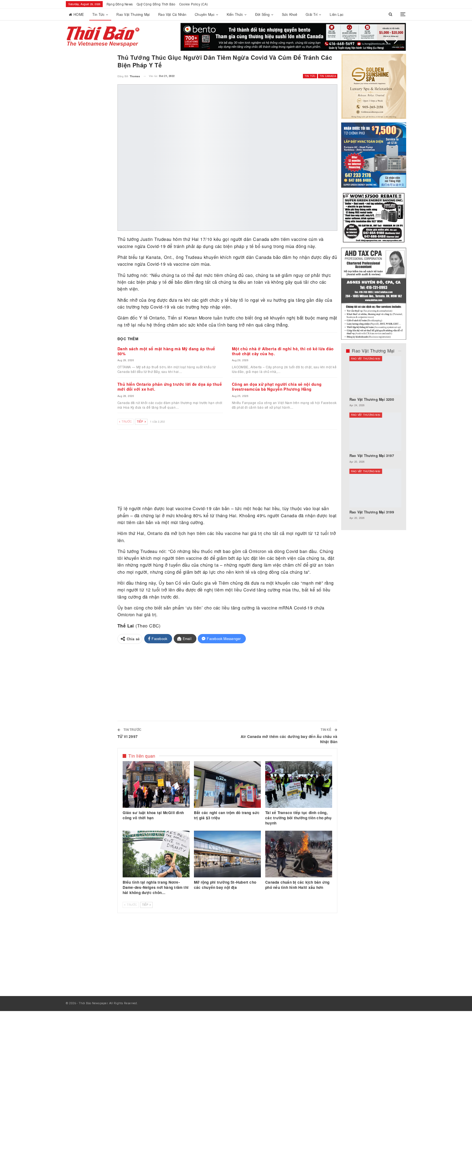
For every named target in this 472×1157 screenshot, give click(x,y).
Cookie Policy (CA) (193, 4)
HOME (78, 14)
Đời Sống (262, 14)
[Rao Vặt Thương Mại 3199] (374, 488)
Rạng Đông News (120, 4)
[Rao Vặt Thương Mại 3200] (374, 375)
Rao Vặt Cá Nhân (172, 14)
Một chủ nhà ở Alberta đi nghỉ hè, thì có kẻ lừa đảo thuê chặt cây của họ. (283, 351)
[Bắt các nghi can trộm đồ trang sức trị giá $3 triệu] (227, 784)
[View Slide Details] (293, 37)
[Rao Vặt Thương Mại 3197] (374, 431)
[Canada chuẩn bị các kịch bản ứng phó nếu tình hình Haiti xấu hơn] (298, 854)
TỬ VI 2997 (127, 736)
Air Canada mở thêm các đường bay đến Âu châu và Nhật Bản (289, 739)
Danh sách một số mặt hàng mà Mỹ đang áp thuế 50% (166, 351)
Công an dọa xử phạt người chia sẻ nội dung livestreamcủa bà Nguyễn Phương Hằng (277, 386)
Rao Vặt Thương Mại (133, 14)
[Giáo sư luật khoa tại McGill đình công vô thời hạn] (156, 784)
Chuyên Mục (204, 14)
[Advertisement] (227, 467)
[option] (374, 440)
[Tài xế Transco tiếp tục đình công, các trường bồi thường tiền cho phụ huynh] (298, 784)
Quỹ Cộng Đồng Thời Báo (156, 4)
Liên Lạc (336, 14)
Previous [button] (386, 40)
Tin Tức (98, 14)
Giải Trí (312, 14)
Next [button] (395, 40)
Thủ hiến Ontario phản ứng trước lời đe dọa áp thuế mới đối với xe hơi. (169, 386)
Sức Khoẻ (289, 14)
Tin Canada (328, 76)
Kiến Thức (235, 14)
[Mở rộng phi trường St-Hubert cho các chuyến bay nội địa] (227, 854)
